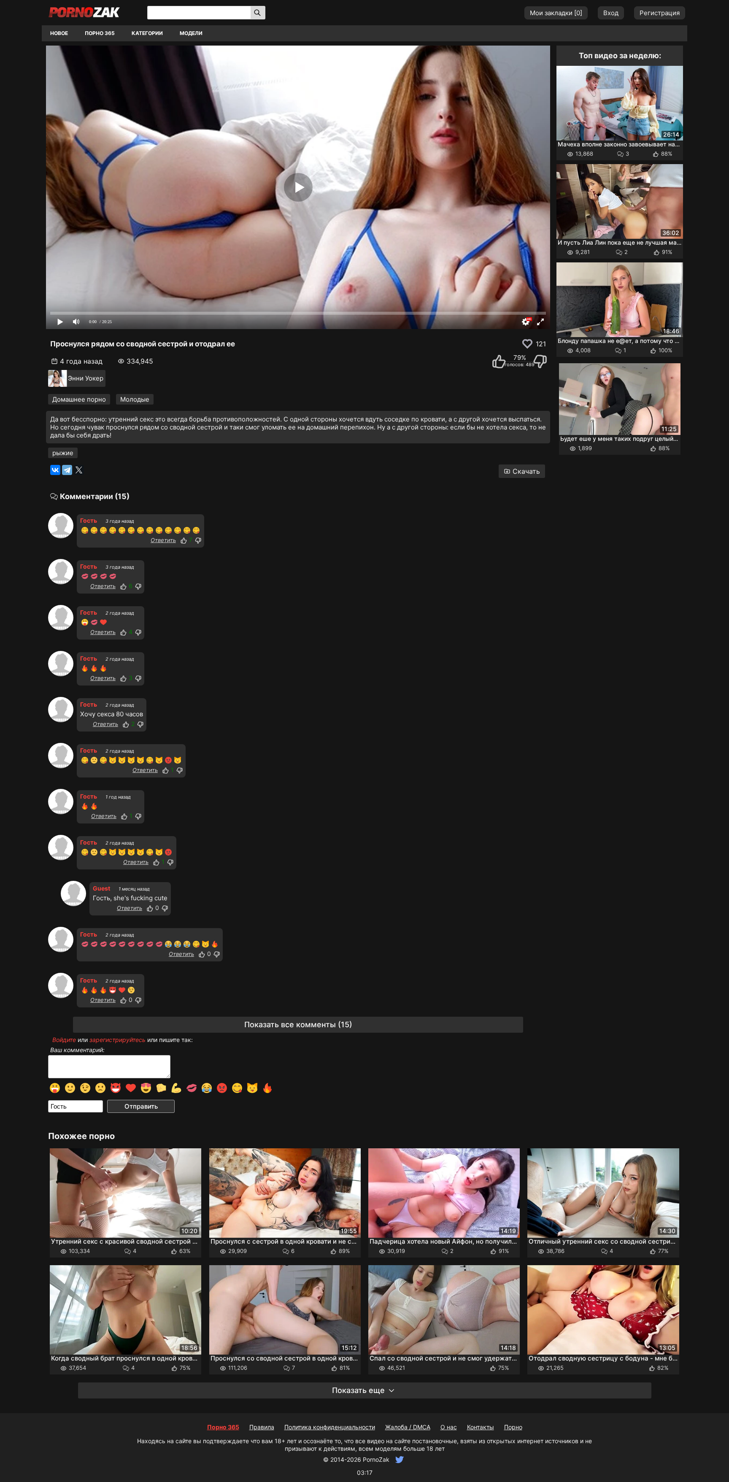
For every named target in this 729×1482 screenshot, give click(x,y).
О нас (448, 1427)
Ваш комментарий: (77, 1050)
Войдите (64, 1039)
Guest (101, 888)
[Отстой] (197, 540)
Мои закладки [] (556, 13)
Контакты (480, 1427)
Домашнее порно (79, 399)
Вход (610, 13)
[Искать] (258, 12)
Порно (513, 1427)
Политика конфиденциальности (329, 1427)
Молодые (134, 399)
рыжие (62, 453)
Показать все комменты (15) (298, 1024)
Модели (191, 33)
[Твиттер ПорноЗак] (398, 1459)
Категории (147, 33)
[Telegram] (67, 470)
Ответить (163, 540)
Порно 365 (100, 33)
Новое (59, 33)
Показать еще (358, 1390)
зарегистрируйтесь (117, 1039)
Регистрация (660, 13)
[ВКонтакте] (55, 470)
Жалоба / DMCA (407, 1427)
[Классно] (183, 540)
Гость (88, 520)
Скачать (526, 471)
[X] (79, 470)
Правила (261, 1427)
